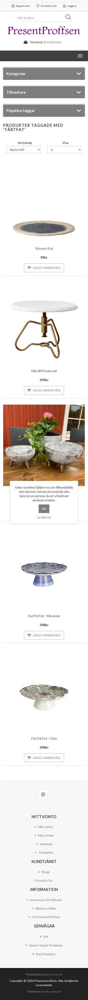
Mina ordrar (46, 835)
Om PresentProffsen (46, 917)
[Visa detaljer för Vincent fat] (44, 200)
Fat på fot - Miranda (44, 616)
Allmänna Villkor (45, 908)
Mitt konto (45, 827)
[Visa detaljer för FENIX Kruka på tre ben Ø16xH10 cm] (44, 445)
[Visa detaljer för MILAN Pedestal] (44, 323)
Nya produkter (46, 954)
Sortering (25, 142)
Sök (69, 18)
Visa (65, 142)
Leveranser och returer (45, 900)
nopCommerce (52, 974)
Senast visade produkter (46, 945)
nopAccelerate (51, 991)
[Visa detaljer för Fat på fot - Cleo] (44, 690)
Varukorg (46, 844)
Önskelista (45, 852)
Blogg (46, 872)
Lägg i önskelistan (43, 230)
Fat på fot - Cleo (44, 738)
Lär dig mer (44, 517)
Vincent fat (44, 248)
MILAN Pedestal (44, 371)
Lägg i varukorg (46, 268)
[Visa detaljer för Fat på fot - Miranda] (44, 568)
